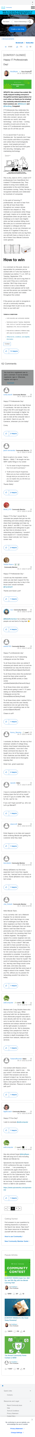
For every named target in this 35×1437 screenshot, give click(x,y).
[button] (18, 84)
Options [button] (29, 71)
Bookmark (19, 43)
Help (8, 1408)
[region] (17, 1427)
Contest (7, 344)
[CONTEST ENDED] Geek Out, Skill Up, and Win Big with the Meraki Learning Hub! (17, 1280)
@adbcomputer (22, 1122)
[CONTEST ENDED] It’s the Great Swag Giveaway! (16, 1319)
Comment (10, 383)
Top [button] (2, 1386)
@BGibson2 (22, 104)
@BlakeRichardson (10, 619)
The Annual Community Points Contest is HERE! (15, 1357)
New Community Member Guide (16, 1241)
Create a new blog (17, 29)
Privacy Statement (16, 1428)
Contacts (10, 1395)
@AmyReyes (24, 1154)
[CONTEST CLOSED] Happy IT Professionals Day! (16, 60)
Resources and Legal (11, 1401)
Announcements (8, 39)
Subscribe (30, 43)
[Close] (32, 1420)
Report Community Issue (14, 1405)
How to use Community (13, 1236)
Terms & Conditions (13, 1411)
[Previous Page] (5, 1208)
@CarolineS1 (8, 587)
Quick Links (8, 1391)
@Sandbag (7, 106)
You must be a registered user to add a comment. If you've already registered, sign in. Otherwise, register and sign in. (16, 376)
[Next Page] (19, 1208)
